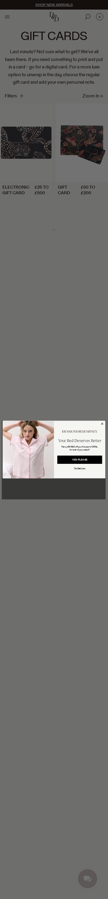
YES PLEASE (80, 459)
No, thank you (80, 468)
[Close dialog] (102, 424)
